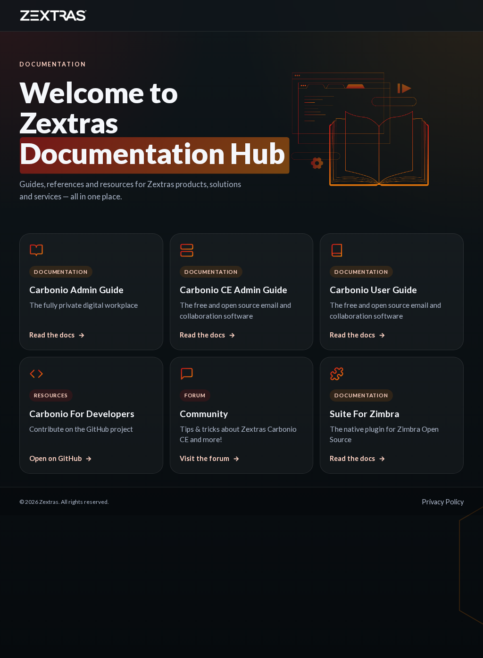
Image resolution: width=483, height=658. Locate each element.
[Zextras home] (53, 15)
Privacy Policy (443, 502)
